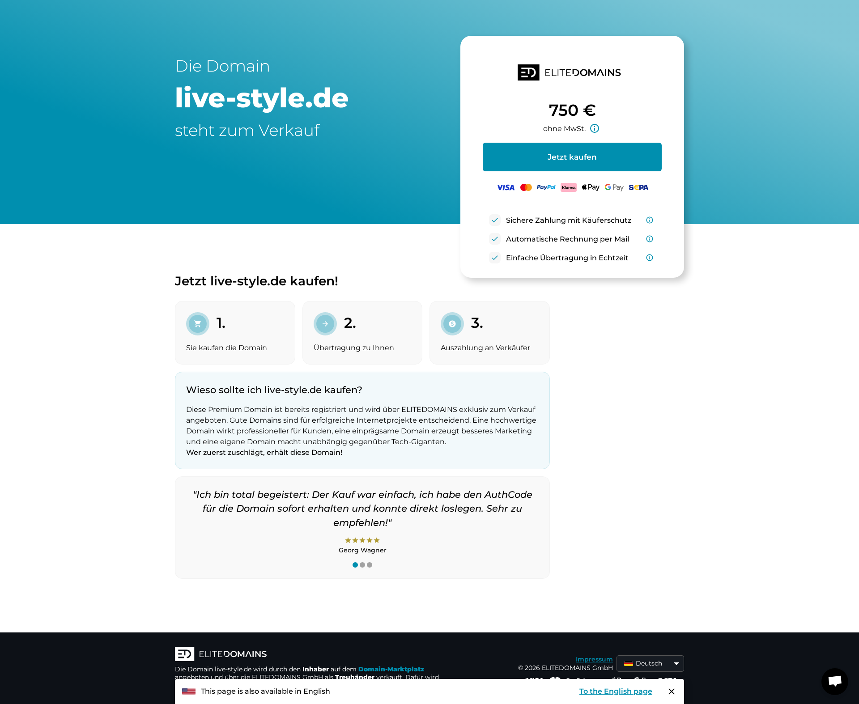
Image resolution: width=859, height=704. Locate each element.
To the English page (615, 691)
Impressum (594, 659)
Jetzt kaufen (572, 157)
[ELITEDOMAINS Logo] (309, 655)
